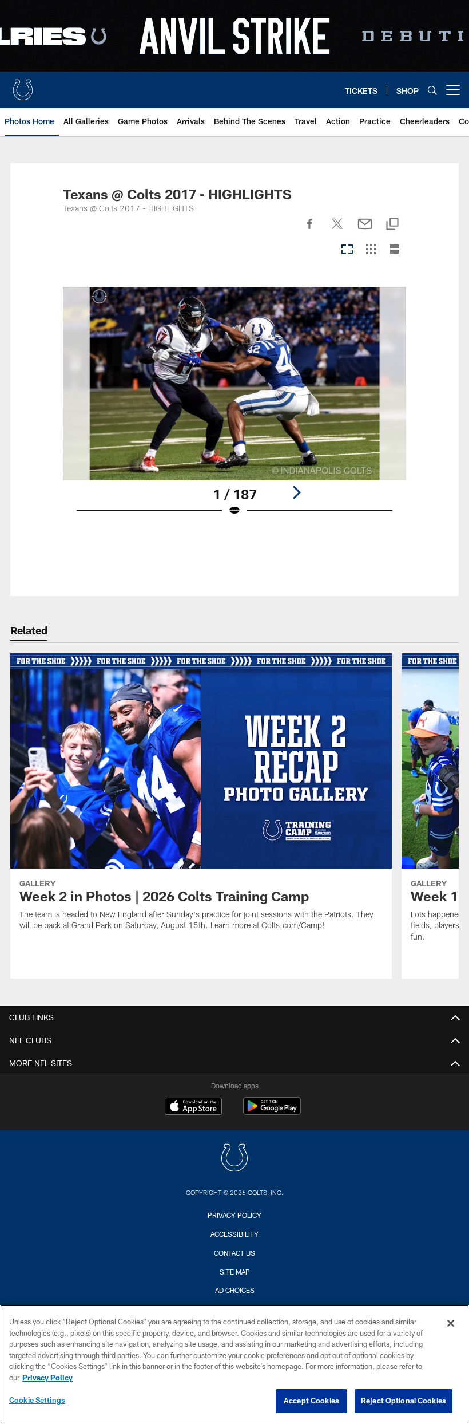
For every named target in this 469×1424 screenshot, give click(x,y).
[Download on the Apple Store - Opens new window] (193, 1107)
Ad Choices (235, 1290)
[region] (234, 1364)
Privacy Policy (234, 1215)
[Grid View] (371, 249)
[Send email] (365, 230)
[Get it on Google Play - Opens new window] (271, 1112)
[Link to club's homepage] (23, 85)
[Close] (450, 1323)
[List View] (394, 249)
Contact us (234, 1253)
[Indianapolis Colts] (234, 1159)
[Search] (432, 90)
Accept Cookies (311, 1400)
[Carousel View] (347, 249)
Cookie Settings (37, 1400)
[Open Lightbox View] (235, 409)
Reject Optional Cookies (403, 1400)
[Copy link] (392, 225)
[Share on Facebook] (310, 230)
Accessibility (234, 1234)
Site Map (235, 1272)
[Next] (296, 492)
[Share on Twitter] (337, 230)
